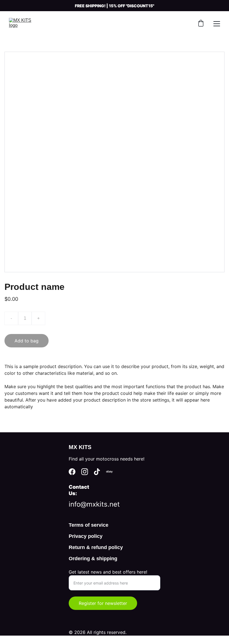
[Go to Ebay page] (109, 471)
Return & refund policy (96, 547)
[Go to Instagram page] (84, 471)
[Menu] (216, 23)
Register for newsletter (103, 603)
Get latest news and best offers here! (108, 572)
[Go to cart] (200, 24)
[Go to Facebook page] (72, 471)
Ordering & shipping (93, 558)
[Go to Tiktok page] (97, 471)
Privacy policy (85, 536)
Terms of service (88, 525)
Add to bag (27, 340)
